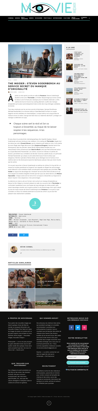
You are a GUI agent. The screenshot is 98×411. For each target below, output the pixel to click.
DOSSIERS (38, 18)
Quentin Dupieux (47, 139)
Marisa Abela (40, 147)
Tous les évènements (79, 83)
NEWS (31, 18)
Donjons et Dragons (41, 145)
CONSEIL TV (84, 18)
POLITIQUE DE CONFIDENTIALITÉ (77, 370)
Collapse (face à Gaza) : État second (80, 89)
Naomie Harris (52, 145)
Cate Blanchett (39, 111)
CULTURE (67, 18)
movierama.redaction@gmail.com (47, 348)
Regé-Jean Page (19, 145)
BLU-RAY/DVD (24, 18)
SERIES (17, 18)
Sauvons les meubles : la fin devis (79, 66)
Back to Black (36, 149)
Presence (43, 95)
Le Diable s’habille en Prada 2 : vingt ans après (81, 100)
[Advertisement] (49, 31)
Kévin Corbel (13, 92)
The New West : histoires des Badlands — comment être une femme (80, 76)
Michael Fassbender (14, 111)
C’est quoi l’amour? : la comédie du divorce (78, 54)
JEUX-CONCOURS (76, 18)
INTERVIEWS (57, 18)
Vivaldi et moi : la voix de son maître (81, 109)
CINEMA (11, 18)
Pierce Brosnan (51, 149)
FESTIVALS (48, 18)
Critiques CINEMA (78, 58)
